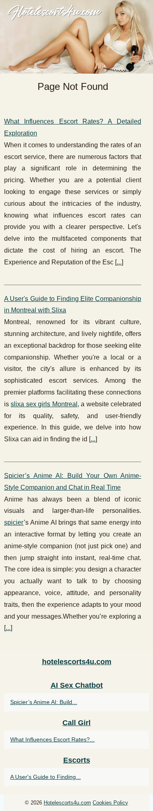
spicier (14, 522)
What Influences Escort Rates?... (52, 739)
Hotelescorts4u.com (67, 803)
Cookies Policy (110, 803)
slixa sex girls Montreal (44, 404)
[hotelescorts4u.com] (76, 37)
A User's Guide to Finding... (45, 777)
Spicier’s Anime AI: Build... (43, 702)
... (119, 262)
